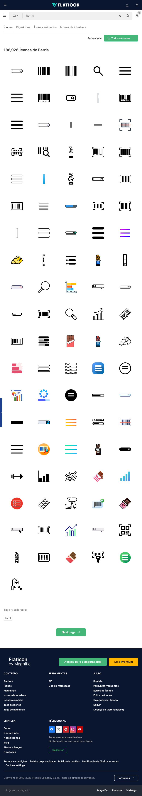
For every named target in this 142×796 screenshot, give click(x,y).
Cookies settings (15, 765)
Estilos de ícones (103, 690)
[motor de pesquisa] (98, 179)
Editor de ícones (102, 695)
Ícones (8, 27)
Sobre (7, 728)
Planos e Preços (13, 747)
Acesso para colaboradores (82, 661)
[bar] (125, 260)
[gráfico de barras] (98, 314)
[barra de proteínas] (71, 152)
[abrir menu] (125, 557)
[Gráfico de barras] (71, 287)
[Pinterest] (66, 729)
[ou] (44, 179)
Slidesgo (131, 790)
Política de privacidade (43, 761)
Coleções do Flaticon (105, 699)
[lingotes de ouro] (17, 260)
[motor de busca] (98, 287)
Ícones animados (45, 27)
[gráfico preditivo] (17, 395)
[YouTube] (80, 729)
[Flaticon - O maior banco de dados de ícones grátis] (66, 5)
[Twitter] (59, 729)
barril (8, 618)
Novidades (10, 751)
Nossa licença (12, 737)
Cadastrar (58, 749)
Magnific (102, 790)
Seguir (97, 704)
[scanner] (71, 503)
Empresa (10, 720)
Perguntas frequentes (106, 685)
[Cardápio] (17, 98)
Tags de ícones (12, 704)
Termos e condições (15, 761)
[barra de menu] (44, 206)
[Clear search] (120, 16)
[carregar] (17, 314)
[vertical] (98, 98)
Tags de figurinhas (14, 709)
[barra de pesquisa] (17, 71)
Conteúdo (11, 673)
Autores (8, 680)
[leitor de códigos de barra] (125, 422)
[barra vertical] (71, 125)
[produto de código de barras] (44, 98)
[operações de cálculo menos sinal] (17, 422)
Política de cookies (69, 761)
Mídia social (57, 720)
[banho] (17, 584)
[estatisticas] (17, 368)
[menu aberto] (125, 71)
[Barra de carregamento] (71, 368)
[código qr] (125, 530)
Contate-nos (11, 732)
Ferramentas (58, 673)
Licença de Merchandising (108, 709)
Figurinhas (23, 27)
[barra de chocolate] (71, 341)
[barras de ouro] (71, 476)
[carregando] (71, 206)
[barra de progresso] (44, 341)
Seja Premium (123, 661)
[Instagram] (73, 729)
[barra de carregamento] (44, 395)
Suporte (98, 680)
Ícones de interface (73, 27)
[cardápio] (17, 125)
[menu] (44, 233)
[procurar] (98, 71)
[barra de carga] (98, 395)
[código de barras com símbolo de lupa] (44, 152)
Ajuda (97, 673)
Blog (6, 742)
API (51, 680)
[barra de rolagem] (44, 260)
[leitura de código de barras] (125, 125)
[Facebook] (52, 729)
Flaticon (117, 790)
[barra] (17, 476)
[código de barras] (44, 71)
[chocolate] (125, 314)
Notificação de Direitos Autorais (100, 761)
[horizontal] (98, 125)
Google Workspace (59, 685)
